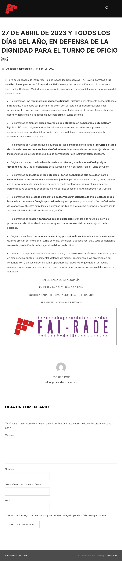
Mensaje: (10, 435)
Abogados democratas (19, 68)
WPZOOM (112, 555)
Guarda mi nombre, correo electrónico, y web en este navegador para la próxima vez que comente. (57, 515)
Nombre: (10, 469)
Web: (8, 500)
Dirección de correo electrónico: (23, 484)
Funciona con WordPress (17, 555)
